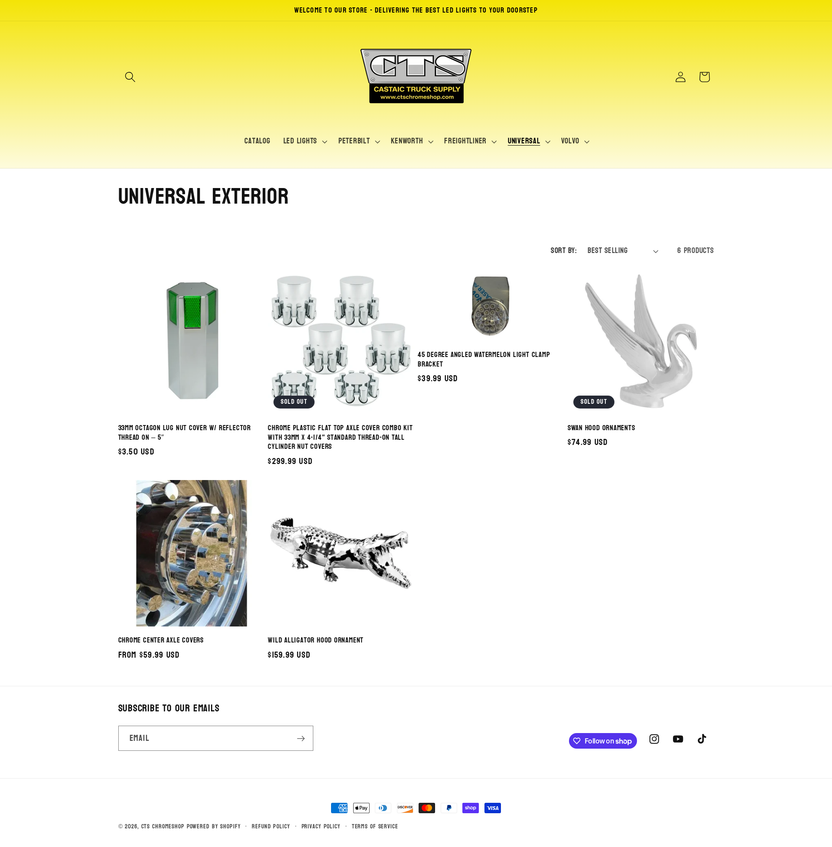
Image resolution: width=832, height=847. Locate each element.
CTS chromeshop (163, 826)
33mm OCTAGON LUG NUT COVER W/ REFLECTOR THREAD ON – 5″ (184, 432)
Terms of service (375, 826)
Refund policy (271, 826)
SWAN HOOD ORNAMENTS (601, 428)
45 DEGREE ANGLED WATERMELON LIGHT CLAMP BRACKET (484, 359)
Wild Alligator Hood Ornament (316, 640)
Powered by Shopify (214, 826)
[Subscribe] (301, 738)
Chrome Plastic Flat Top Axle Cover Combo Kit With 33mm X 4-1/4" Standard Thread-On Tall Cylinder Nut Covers (340, 437)
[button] (130, 77)
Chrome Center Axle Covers (161, 640)
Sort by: (564, 250)
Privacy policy (321, 826)
